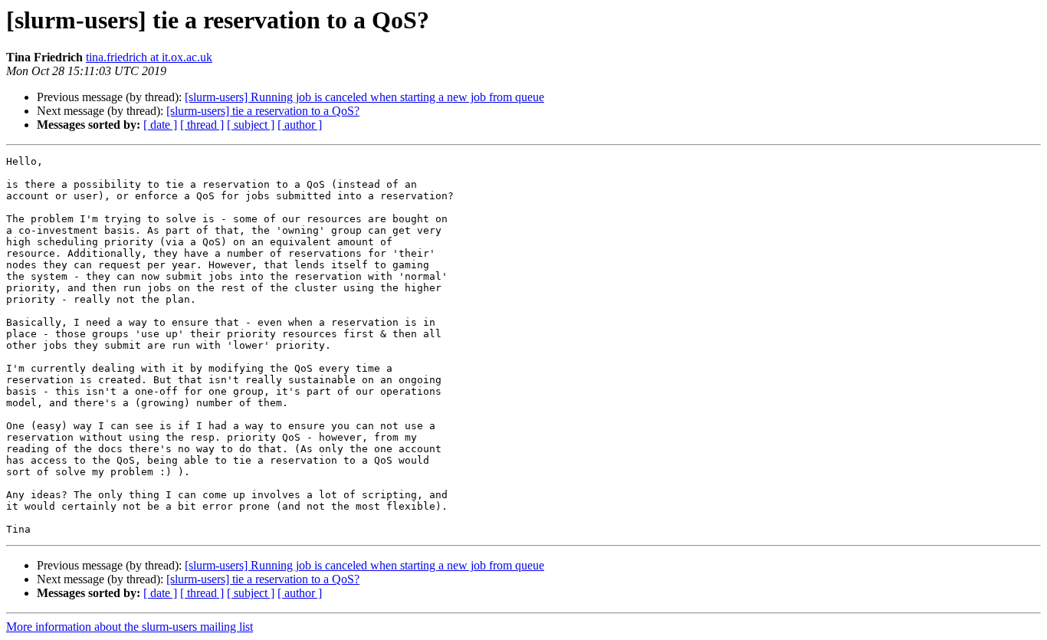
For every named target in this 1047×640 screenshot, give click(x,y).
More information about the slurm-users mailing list (129, 626)
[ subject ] (250, 124)
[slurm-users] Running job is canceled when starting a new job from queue (364, 96)
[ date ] (160, 124)
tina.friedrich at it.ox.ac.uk (149, 57)
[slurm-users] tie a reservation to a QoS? (262, 110)
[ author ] (299, 124)
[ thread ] (202, 124)
